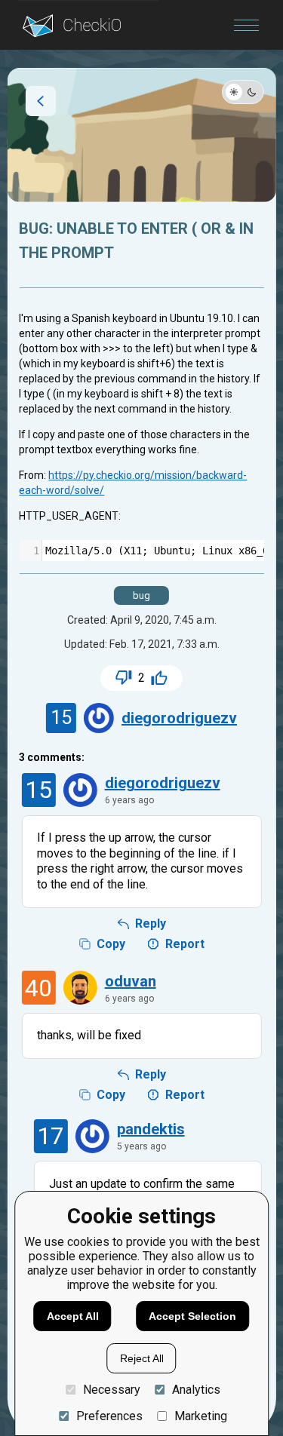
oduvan (130, 981)
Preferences (109, 1416)
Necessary (111, 1389)
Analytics (196, 1389)
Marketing (200, 1416)
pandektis (151, 1129)
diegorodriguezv (179, 718)
